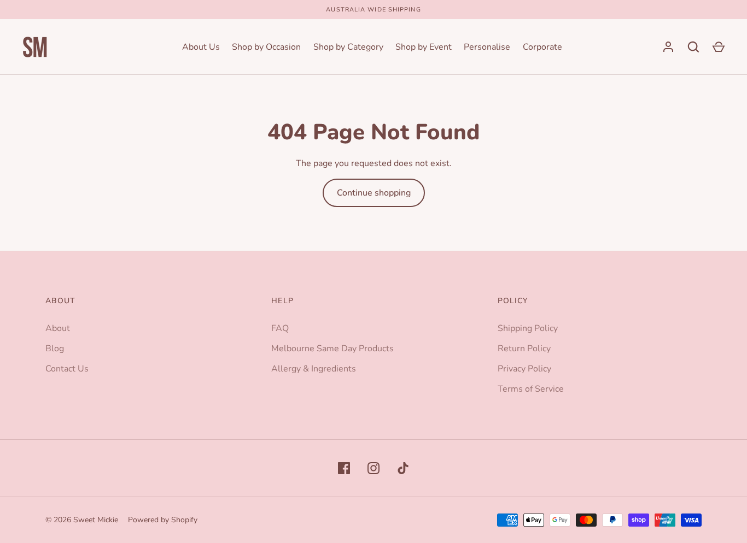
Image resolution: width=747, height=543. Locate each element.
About (57, 328)
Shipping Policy (528, 328)
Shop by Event (423, 47)
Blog (54, 349)
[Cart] (719, 47)
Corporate (542, 47)
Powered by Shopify (162, 520)
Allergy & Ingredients (313, 369)
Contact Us (67, 369)
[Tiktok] (403, 468)
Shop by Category (348, 47)
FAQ (280, 328)
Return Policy (524, 349)
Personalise (487, 47)
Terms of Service (531, 389)
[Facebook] (344, 468)
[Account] (668, 47)
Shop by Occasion (266, 47)
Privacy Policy (524, 369)
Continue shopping (374, 193)
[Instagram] (373, 468)
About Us (201, 47)
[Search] (693, 47)
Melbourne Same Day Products (332, 349)
